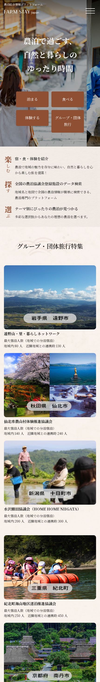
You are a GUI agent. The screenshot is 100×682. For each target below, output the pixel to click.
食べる (67, 99)
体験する (32, 117)
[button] (84, 139)
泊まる (32, 99)
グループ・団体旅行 (68, 121)
